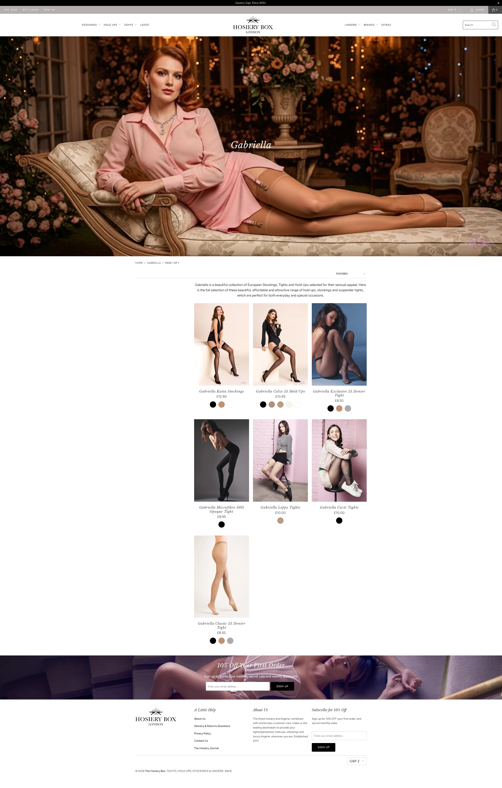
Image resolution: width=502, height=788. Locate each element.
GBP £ (452, 10)
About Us (200, 718)
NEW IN (49, 10)
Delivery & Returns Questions (212, 726)
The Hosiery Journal (206, 748)
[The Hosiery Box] (253, 25)
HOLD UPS (111, 25)
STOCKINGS (90, 25)
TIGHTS (129, 25)
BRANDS (369, 25)
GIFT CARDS (30, 10)
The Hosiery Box (155, 771)
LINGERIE (351, 25)
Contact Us (201, 740)
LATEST (144, 25)
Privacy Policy (202, 733)
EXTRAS (386, 25)
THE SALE (10, 10)
